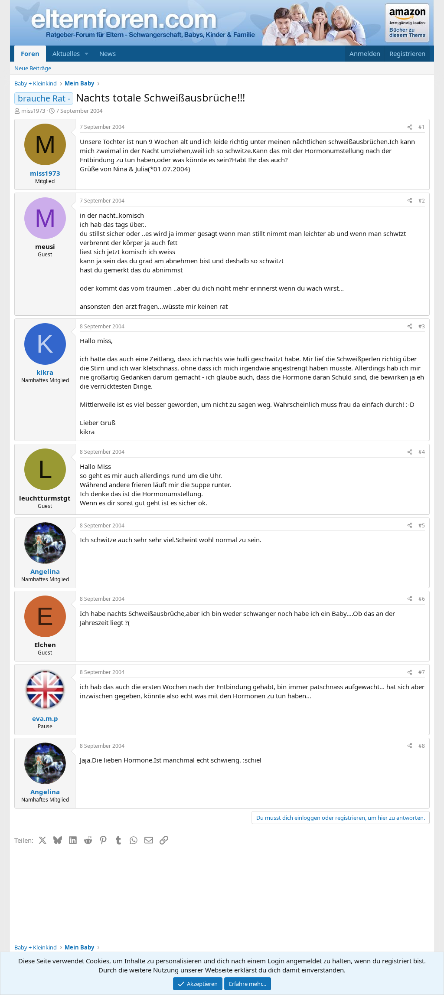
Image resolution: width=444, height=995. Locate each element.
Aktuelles (66, 53)
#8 (421, 746)
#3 (421, 326)
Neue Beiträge (32, 68)
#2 (421, 200)
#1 (421, 127)
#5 (421, 525)
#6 (421, 598)
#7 (421, 672)
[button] (87, 54)
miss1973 (33, 111)
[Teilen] (409, 127)
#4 (421, 451)
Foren (30, 53)
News (107, 53)
